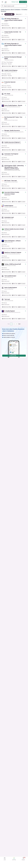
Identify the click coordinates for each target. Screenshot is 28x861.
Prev (9, 323)
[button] (14, 342)
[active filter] (2, 14)
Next (19, 323)
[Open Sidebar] (2, 2)
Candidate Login (23, 1)
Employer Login (15, 1)
